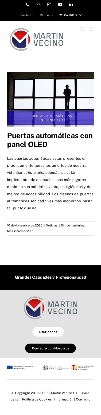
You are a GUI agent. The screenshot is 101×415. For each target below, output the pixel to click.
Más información (19, 231)
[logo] (50, 296)
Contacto (83, 399)
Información (63, 399)
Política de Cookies (37, 399)
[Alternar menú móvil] (91, 28)
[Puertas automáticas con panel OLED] (50, 99)
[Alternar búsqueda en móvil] (82, 28)
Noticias (52, 225)
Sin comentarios (73, 225)
